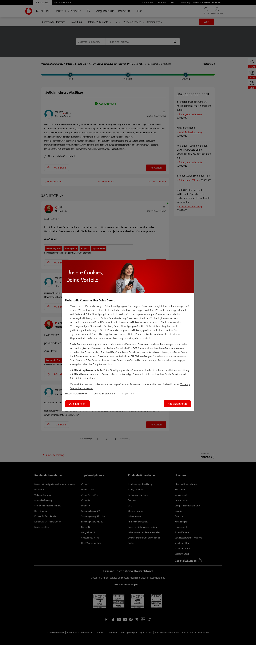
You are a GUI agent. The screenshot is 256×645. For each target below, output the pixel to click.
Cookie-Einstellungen (105, 393)
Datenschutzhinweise (76, 393)
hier (117, 314)
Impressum (128, 393)
